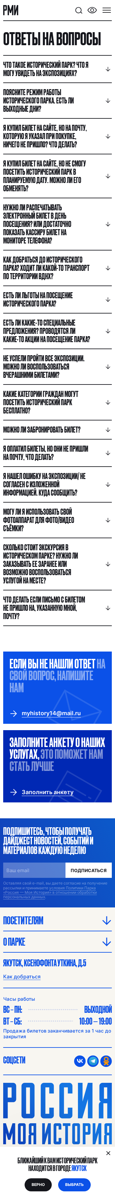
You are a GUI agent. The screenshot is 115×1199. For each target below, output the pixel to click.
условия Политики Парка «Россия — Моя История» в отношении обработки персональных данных (50, 892)
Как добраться (22, 976)
